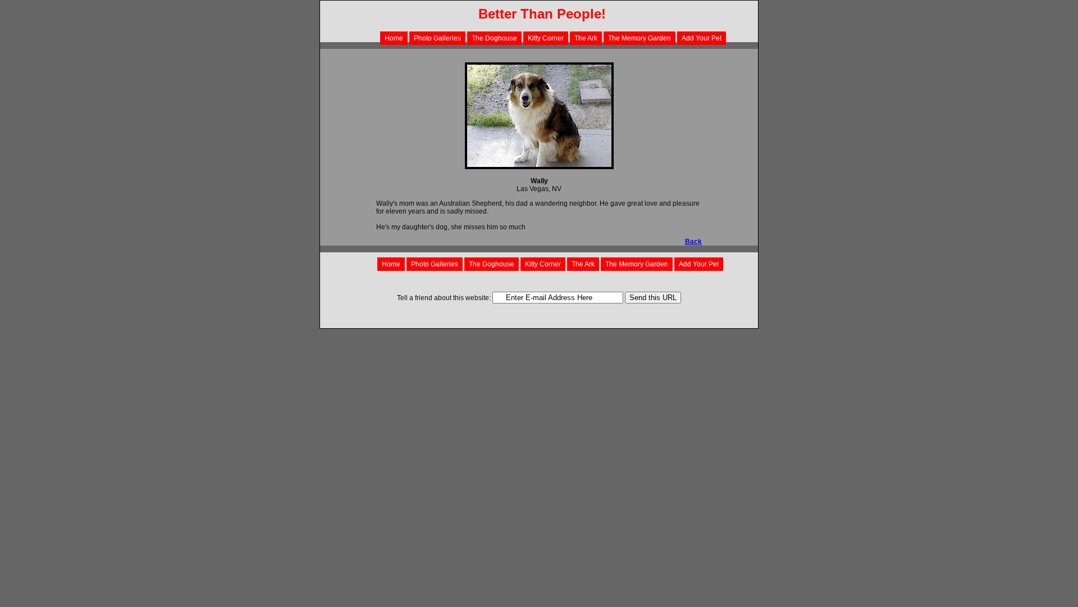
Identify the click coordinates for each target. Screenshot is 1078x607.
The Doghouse (494, 38)
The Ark (585, 38)
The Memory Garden (639, 38)
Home (394, 38)
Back (693, 242)
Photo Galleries (437, 38)
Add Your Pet (701, 38)
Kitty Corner (546, 38)
